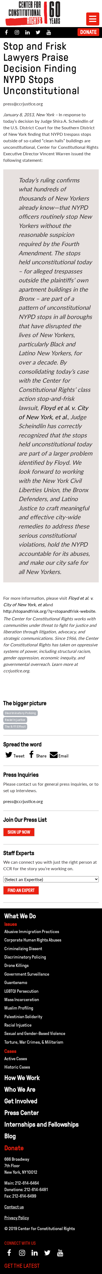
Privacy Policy (16, 1217)
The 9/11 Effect (15, 726)
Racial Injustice (15, 719)
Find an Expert (21, 890)
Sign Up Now (19, 832)
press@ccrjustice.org (23, 801)
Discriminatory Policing (20, 713)
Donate (88, 32)
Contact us (14, 1207)
